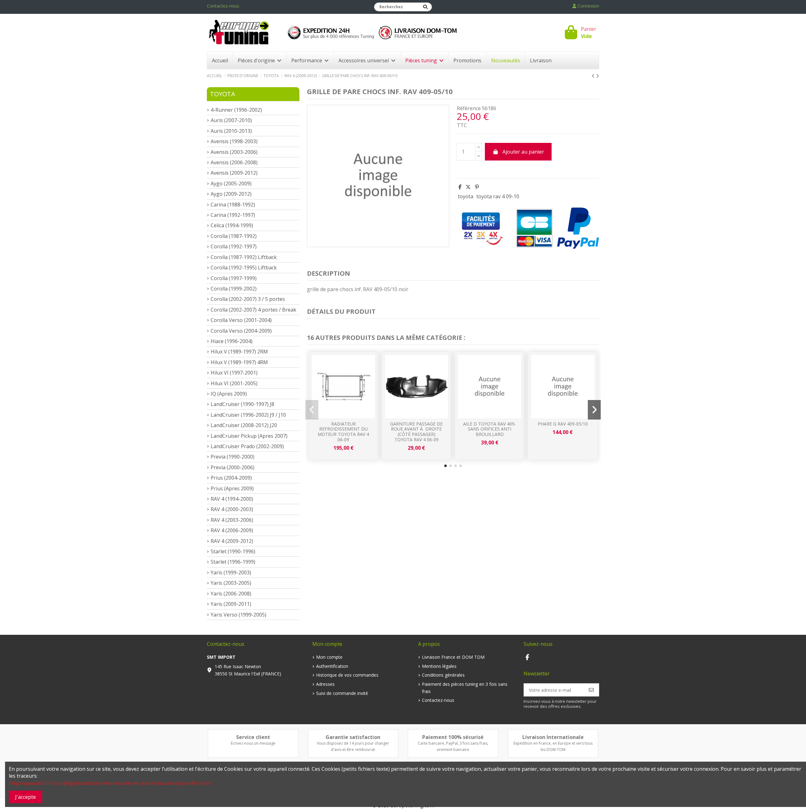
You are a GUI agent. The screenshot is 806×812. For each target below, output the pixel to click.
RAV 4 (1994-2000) (232, 498)
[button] (445, 466)
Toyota (222, 94)
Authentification (332, 666)
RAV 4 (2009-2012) (232, 541)
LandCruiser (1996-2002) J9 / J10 (248, 414)
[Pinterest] (477, 186)
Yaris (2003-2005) (231, 582)
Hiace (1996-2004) (232, 341)
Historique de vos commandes (347, 675)
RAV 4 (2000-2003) (232, 509)
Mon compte (329, 657)
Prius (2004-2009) (231, 477)
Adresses (325, 684)
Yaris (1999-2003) (231, 572)
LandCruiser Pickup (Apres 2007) (249, 435)
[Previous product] (594, 75)
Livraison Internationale (553, 737)
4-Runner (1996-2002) (236, 109)
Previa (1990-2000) (232, 456)
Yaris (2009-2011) (231, 604)
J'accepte (25, 796)
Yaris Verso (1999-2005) (238, 614)
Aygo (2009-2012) (231, 193)
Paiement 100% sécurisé (453, 737)
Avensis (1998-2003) (234, 141)
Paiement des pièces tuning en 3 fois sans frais (465, 687)
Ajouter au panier (523, 151)
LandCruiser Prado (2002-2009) (247, 446)
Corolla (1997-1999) (234, 278)
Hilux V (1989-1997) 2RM (239, 351)
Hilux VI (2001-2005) (234, 383)
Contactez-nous (223, 6)
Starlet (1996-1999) (233, 561)
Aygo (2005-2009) (231, 183)
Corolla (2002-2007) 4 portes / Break (253, 309)
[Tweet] (468, 186)
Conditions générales (443, 675)
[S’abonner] (591, 690)
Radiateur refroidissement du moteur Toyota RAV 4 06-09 (343, 432)
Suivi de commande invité (342, 693)
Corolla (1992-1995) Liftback (244, 267)
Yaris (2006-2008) (231, 593)
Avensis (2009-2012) (234, 172)
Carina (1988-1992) (233, 204)
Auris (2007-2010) (231, 120)
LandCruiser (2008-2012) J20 (244, 425)
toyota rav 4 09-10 (497, 196)
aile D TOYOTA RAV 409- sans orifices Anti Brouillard (489, 429)
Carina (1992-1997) (233, 214)
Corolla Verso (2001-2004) (241, 320)
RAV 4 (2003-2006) (232, 519)
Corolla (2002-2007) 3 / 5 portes (248, 299)
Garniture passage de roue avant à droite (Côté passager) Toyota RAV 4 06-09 (416, 432)
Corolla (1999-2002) (234, 288)
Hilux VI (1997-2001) (234, 372)
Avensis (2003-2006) (234, 152)
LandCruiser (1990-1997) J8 (242, 404)
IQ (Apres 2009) (229, 393)
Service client (253, 737)
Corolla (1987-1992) (234, 236)
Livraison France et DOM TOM (453, 657)
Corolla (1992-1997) (234, 246)
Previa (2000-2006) (232, 467)
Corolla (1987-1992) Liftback (244, 257)
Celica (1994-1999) (232, 225)
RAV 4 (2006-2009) (232, 530)
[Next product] (597, 75)
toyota (465, 196)
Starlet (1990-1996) (233, 551)
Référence (469, 108)
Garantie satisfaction (353, 737)
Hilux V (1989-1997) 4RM (239, 362)
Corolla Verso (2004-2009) (241, 330)
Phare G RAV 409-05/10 (563, 424)
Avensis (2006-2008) (234, 162)
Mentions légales (439, 666)
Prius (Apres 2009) (232, 488)
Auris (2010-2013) (231, 130)
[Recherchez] (425, 7)
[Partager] (460, 186)
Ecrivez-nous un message (253, 743)
